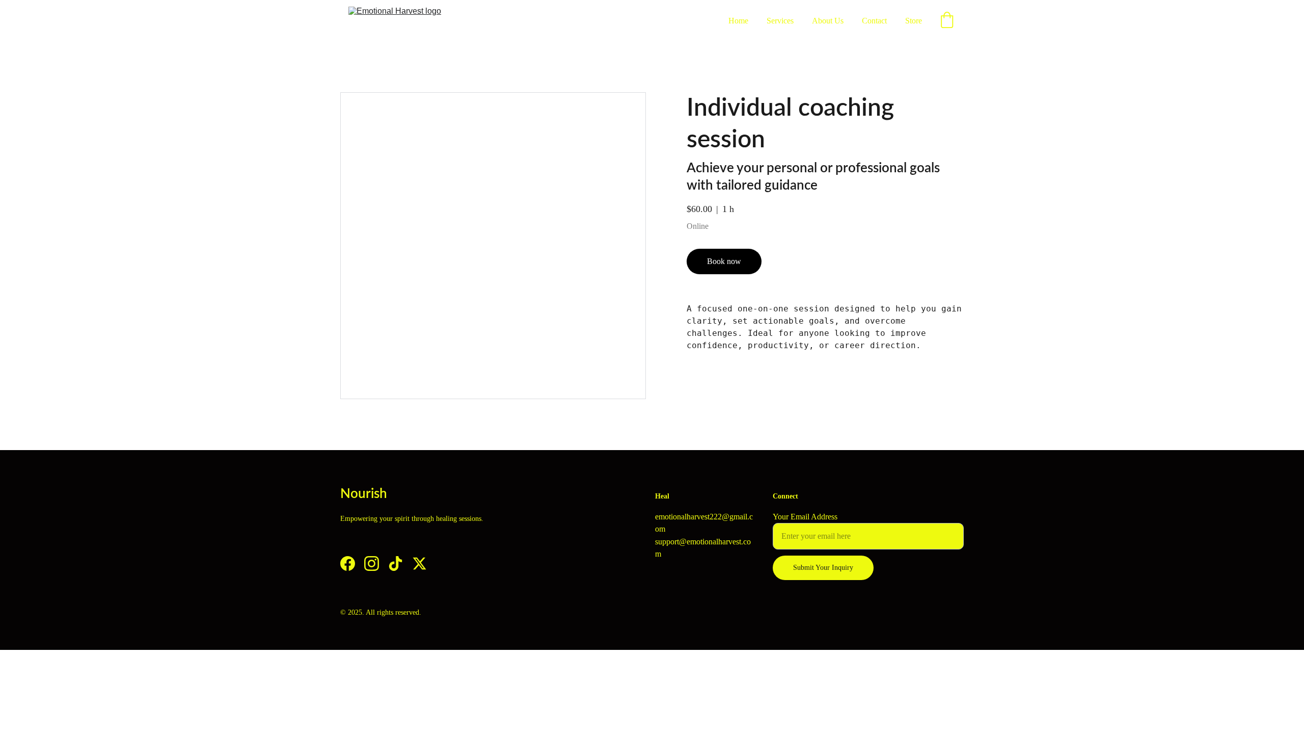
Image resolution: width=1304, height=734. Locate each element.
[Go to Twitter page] (419, 563)
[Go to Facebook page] (347, 563)
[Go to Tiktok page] (395, 563)
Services (780, 20)
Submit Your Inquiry (823, 567)
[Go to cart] (947, 21)
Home (738, 20)
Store (913, 20)
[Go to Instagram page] (371, 563)
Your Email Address (805, 516)
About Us (828, 20)
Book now (724, 261)
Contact (874, 20)
